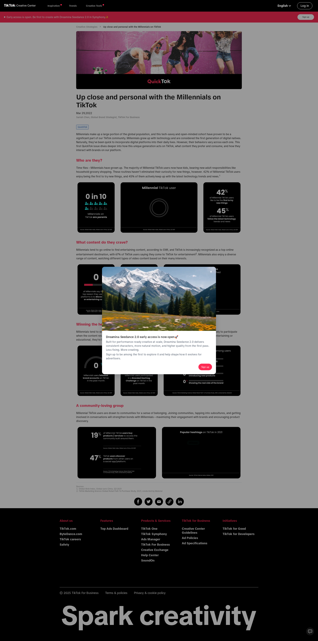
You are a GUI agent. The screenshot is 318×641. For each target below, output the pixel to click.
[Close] (211, 272)
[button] (285, 6)
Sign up (205, 367)
